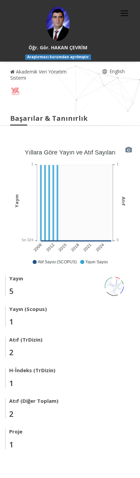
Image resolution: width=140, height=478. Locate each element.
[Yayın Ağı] (114, 285)
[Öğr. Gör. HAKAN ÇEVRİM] (58, 24)
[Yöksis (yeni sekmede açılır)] (15, 91)
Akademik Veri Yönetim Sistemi (38, 74)
